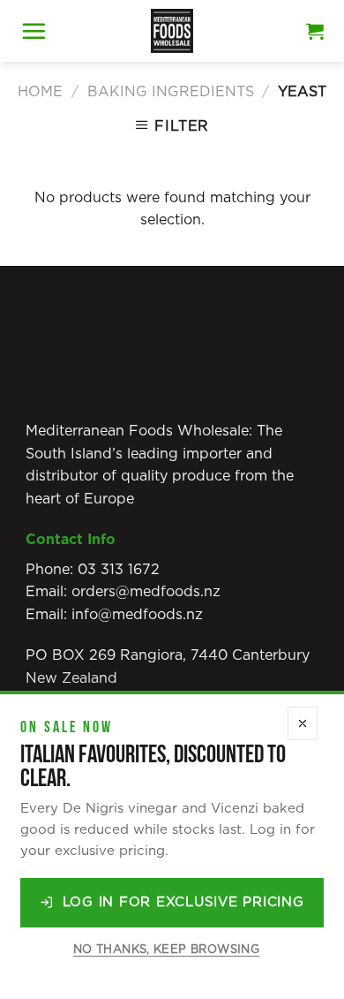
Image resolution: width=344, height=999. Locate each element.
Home (40, 92)
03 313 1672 (119, 570)
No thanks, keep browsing (166, 950)
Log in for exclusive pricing (183, 902)
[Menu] (33, 31)
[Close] (303, 724)
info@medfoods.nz (137, 615)
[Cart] (315, 30)
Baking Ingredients (170, 92)
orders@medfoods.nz (146, 592)
